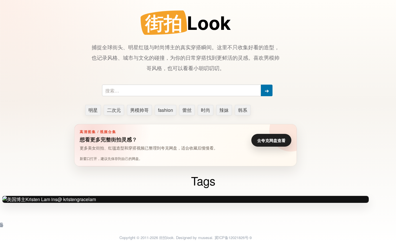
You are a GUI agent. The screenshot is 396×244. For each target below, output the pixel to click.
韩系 (242, 110)
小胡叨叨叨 (206, 68)
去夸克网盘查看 (271, 140)
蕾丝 (187, 110)
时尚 (205, 110)
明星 (93, 110)
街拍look (166, 237)
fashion (165, 110)
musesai (205, 237)
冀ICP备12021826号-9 (233, 237)
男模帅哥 (139, 110)
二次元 (114, 110)
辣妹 (224, 110)
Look (188, 23)
